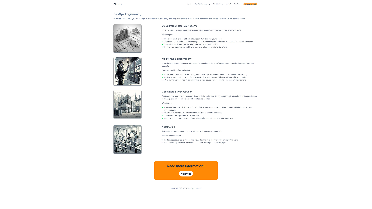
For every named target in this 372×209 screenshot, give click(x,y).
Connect (186, 173)
